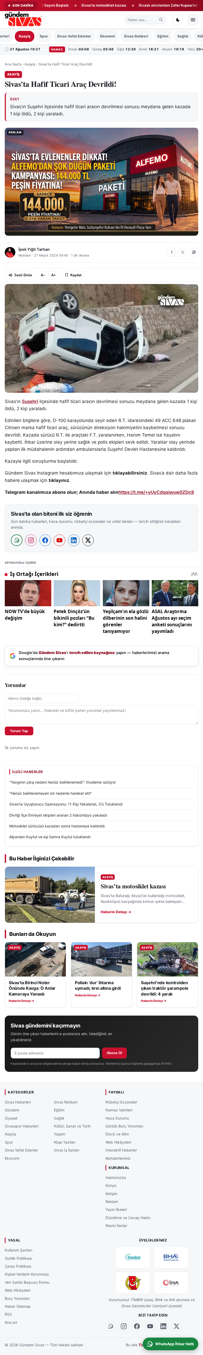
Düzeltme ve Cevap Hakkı (127, 1217)
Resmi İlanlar (116, 1225)
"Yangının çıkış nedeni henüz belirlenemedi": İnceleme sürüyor (62, 782)
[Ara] (161, 20)
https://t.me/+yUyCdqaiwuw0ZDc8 (156, 492)
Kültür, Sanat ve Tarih (72, 1126)
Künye (110, 1185)
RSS (8, 1314)
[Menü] (193, 20)
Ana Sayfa (13, 64)
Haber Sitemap (18, 1306)
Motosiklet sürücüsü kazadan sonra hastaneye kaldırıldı (57, 826)
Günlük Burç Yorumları (124, 1126)
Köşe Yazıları (64, 1142)
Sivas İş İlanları (66, 1150)
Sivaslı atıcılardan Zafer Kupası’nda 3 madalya (152, 5)
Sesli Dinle (23, 275)
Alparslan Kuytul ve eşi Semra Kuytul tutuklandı (49, 837)
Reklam (111, 1201)
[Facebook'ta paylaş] (171, 252)
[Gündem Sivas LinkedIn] (163, 1326)
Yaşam (59, 1134)
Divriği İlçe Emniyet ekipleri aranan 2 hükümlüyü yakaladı (58, 815)
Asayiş (25, 36)
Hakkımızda (115, 1177)
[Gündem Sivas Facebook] (137, 1326)
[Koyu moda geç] (178, 20)
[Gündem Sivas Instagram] (124, 1326)
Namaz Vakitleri (118, 1110)
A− (43, 275)
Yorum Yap (19, 731)
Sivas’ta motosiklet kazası (77, 5)
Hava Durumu (117, 1118)
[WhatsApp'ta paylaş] (193, 252)
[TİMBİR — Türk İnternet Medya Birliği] (133, 1258)
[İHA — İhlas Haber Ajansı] (171, 1283)
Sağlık (182, 36)
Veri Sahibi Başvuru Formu (27, 1282)
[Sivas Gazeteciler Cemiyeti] (133, 1283)
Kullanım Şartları (18, 1250)
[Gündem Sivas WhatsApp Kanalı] (110, 1326)
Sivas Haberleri (18, 1102)
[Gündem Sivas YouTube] (150, 1326)
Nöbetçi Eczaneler (121, 1102)
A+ (53, 275)
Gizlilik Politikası (18, 1258)
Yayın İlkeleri (116, 1209)
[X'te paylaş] (182, 252)
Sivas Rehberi (136, 36)
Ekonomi (107, 36)
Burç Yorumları (17, 1298)
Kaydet (75, 275)
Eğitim (162, 36)
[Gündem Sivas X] (177, 1326)
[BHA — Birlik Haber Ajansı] (171, 1258)
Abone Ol (114, 1053)
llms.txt (11, 1322)
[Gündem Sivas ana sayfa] (24, 20)
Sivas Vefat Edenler (74, 36)
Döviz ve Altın (117, 1134)
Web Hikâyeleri (118, 1142)
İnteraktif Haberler (121, 1150)
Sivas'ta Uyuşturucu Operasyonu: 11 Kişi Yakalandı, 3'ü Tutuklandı (66, 804)
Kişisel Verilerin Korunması (27, 1274)
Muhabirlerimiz (118, 1158)
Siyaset (11, 1118)
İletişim (111, 1193)
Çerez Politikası (18, 1266)
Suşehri (30, 401)
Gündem (12, 1110)
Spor (44, 36)
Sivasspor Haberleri (21, 1126)
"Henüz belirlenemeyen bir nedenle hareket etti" (50, 793)
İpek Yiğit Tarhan (34, 249)
